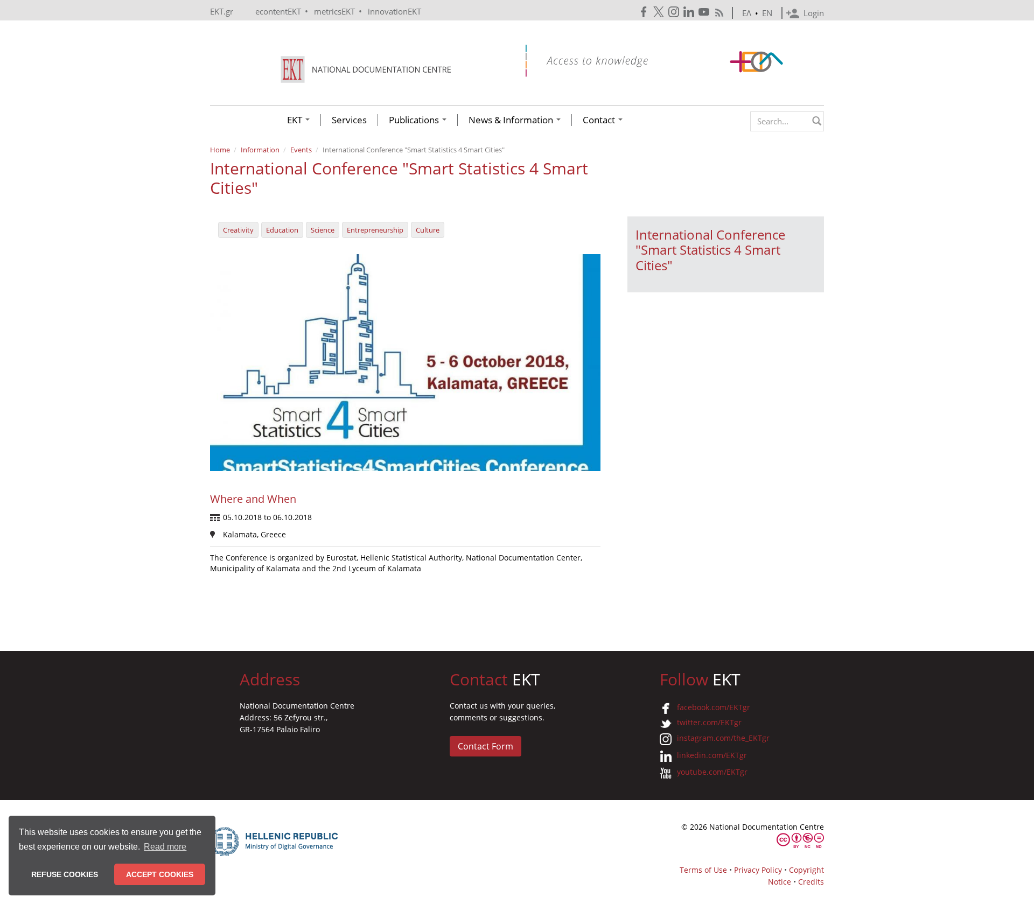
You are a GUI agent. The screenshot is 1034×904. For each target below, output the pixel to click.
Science (322, 230)
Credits (811, 882)
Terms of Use (703, 870)
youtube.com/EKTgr (712, 772)
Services (349, 120)
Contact (600, 120)
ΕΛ (746, 13)
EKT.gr (221, 11)
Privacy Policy (758, 870)
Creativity (238, 230)
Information (260, 150)
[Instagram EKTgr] (674, 12)
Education (282, 230)
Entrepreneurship (375, 230)
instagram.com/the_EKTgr (723, 738)
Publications (415, 120)
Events (301, 150)
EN (767, 13)
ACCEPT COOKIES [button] (159, 874)
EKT (295, 120)
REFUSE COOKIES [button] (64, 874)
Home (220, 150)
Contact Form (485, 746)
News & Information (512, 120)
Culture (427, 230)
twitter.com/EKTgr (709, 722)
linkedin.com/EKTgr (712, 755)
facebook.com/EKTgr (713, 707)
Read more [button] (165, 846)
